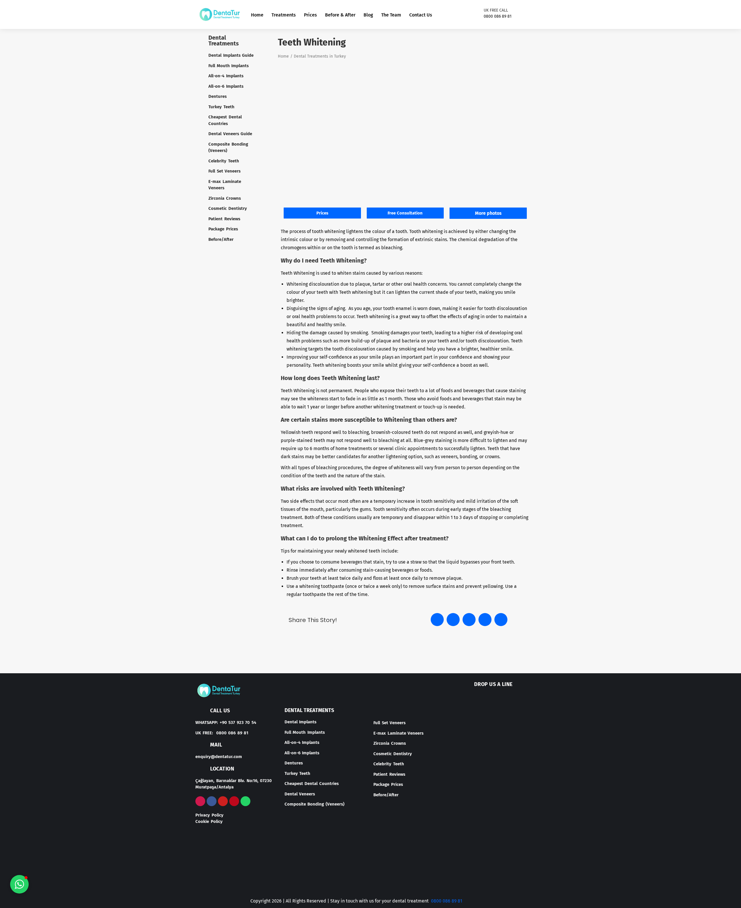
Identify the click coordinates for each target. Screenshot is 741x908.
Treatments (284, 15)
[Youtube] (541, 14)
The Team (391, 15)
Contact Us (420, 15)
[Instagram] (523, 14)
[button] (437, 619)
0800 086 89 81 (446, 901)
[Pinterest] (234, 801)
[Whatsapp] (245, 801)
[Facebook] (532, 14)
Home (257, 15)
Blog (368, 15)
